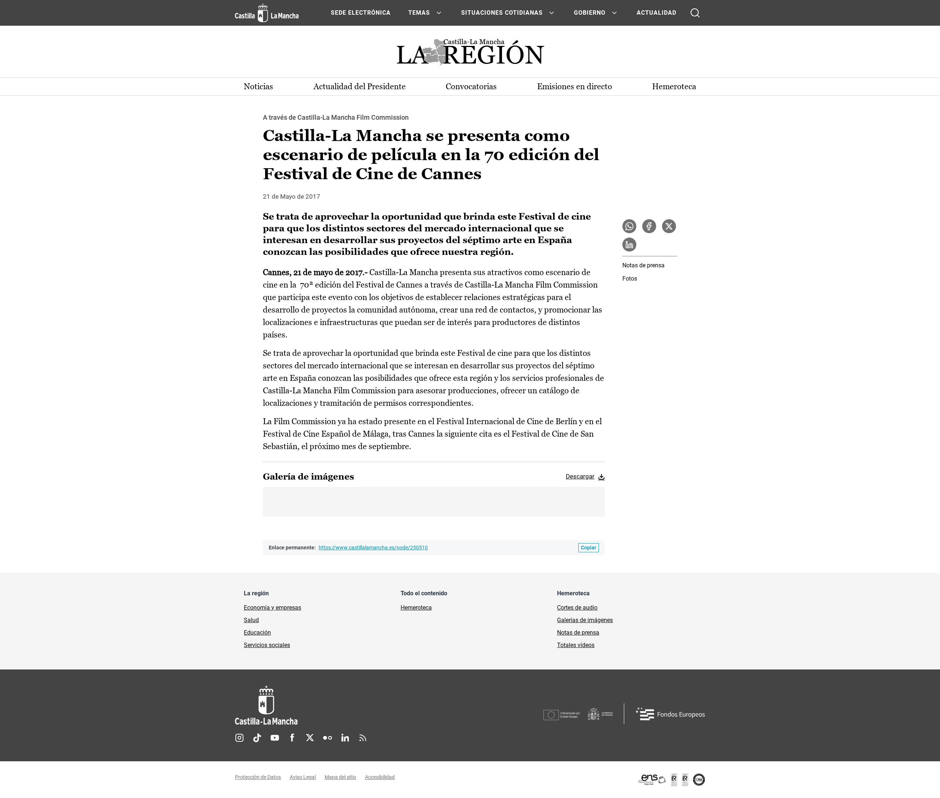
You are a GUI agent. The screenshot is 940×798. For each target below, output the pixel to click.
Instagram (239, 737)
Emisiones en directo (574, 86)
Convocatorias (471, 86)
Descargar (580, 476)
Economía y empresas (272, 607)
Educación (257, 632)
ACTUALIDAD (656, 12)
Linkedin (345, 737)
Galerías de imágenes (585, 620)
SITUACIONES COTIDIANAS (502, 12)
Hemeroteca (674, 86)
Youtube (274, 737)
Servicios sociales (267, 645)
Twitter (310, 737)
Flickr (327, 737)
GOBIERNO (589, 12)
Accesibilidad (380, 777)
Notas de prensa (643, 265)
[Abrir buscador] (695, 13)
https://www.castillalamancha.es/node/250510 (373, 547)
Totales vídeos (575, 645)
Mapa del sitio (340, 777)
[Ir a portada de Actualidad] (470, 54)
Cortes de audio (577, 607)
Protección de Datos (258, 777)
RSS (363, 737)
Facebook (292, 737)
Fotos (629, 278)
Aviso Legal (303, 777)
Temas (419, 12)
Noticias (258, 86)
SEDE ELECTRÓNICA (361, 12)
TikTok (257, 737)
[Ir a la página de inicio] (267, 12)
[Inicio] (334, 705)
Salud (251, 620)
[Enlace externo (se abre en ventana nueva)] (671, 779)
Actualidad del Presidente (360, 86)
